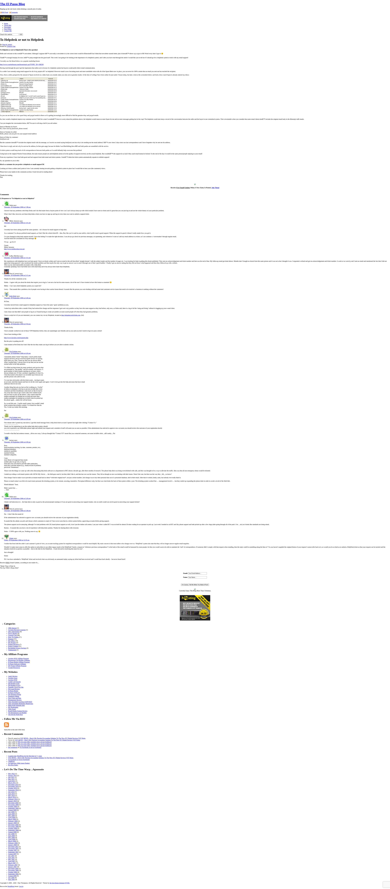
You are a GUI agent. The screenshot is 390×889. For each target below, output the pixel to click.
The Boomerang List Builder (17, 713)
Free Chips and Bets (14, 698)
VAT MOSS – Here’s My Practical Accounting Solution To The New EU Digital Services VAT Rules (52, 738)
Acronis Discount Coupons (17, 630)
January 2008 (12, 845)
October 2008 (12, 828)
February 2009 (13, 821)
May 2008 (11, 837)
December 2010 (13, 785)
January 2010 (12, 801)
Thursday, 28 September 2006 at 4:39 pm (17, 442)
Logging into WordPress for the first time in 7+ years (25, 756)
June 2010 (11, 794)
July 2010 (11, 792)
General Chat (11, 46)
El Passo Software (14, 693)
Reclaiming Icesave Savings (17, 648)
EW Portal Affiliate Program (17, 666)
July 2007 (11, 856)
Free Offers (7, 29)
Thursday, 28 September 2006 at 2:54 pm (17, 324)
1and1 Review (12, 676)
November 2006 (13, 870)
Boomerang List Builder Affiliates (19, 660)
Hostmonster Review (15, 700)
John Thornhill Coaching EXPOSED (20, 702)
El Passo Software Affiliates (17, 664)
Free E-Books (12, 633)
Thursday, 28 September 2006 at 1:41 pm (17, 223)
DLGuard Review (14, 689)
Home (6, 23)
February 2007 (13, 865)
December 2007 (13, 847)
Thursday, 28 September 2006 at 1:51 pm (17, 258)
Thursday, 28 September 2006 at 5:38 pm (17, 511)
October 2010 (12, 788)
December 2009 (13, 803)
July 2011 (11, 777)
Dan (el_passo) (7, 44)
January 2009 (12, 823)
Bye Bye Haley (13, 765)
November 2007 (13, 848)
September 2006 (13, 874)
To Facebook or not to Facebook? (30, 747)
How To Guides (13, 637)
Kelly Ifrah (12, 296)
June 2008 (11, 836)
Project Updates (13, 646)
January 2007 (12, 867)
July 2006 (11, 878)
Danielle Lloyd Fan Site (15, 687)
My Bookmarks (13, 707)
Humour (11, 639)
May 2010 (11, 795)
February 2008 (13, 843)
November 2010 (13, 786)
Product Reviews (13, 644)
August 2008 (12, 832)
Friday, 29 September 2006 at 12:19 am (16, 540)
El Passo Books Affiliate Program (19, 662)
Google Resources (14, 668)
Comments (14, 12)
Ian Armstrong (12, 747)
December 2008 (13, 825)
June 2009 (11, 814)
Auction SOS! (12, 680)
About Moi (7, 25)
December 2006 (13, 868)
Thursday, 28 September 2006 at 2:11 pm (17, 275)
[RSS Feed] (6, 727)
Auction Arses (12, 678)
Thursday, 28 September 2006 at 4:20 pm (17, 353)
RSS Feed (5, 12)
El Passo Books (13, 691)
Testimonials (12, 650)
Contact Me (8, 31)
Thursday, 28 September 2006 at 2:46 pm (17, 298)
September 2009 (13, 808)
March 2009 (12, 819)
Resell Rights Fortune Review (17, 711)
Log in (21, 886)
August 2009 (12, 810)
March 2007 (12, 863)
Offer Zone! (12, 709)
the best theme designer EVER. (60, 883)
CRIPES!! (11, 761)
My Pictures (12, 642)
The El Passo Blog (12, 4)
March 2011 (12, 783)
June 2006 (11, 879)
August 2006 (12, 876)
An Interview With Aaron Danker (19, 763)
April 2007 (11, 861)
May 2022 (11, 774)
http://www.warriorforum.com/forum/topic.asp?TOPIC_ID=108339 (21, 64)
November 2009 (13, 805)
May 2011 (11, 779)
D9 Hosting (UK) (14, 683)
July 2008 (11, 834)
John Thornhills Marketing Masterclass (20, 704)
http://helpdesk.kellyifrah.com (70, 315)
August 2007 (12, 854)
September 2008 (13, 830)
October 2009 (12, 806)
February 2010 (13, 799)
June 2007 (11, 857)
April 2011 (11, 781)
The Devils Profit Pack (15, 714)
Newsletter (7, 27)
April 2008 (11, 839)
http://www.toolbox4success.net (14, 249)
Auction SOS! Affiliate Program (18, 658)
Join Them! (215, 188)
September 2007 (13, 852)
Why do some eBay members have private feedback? (35, 742)
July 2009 (11, 812)
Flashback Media (13, 696)
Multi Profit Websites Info (16, 705)
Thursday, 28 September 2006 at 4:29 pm (17, 419)
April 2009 (11, 817)
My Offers (11, 641)
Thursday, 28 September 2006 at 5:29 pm (17, 498)
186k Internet (12, 628)
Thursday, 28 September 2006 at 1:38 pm (17, 207)
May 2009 (11, 816)
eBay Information (13, 632)
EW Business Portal (14, 694)
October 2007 (12, 850)
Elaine (11, 538)
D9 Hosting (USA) (14, 685)
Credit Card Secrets (14, 682)
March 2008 (12, 841)
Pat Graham (13, 351)
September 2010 (13, 790)
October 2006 (12, 872)
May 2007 (11, 859)
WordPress (11, 886)
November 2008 (13, 826)
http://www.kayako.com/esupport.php (16, 338)
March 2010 (12, 797)
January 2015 (12, 775)
